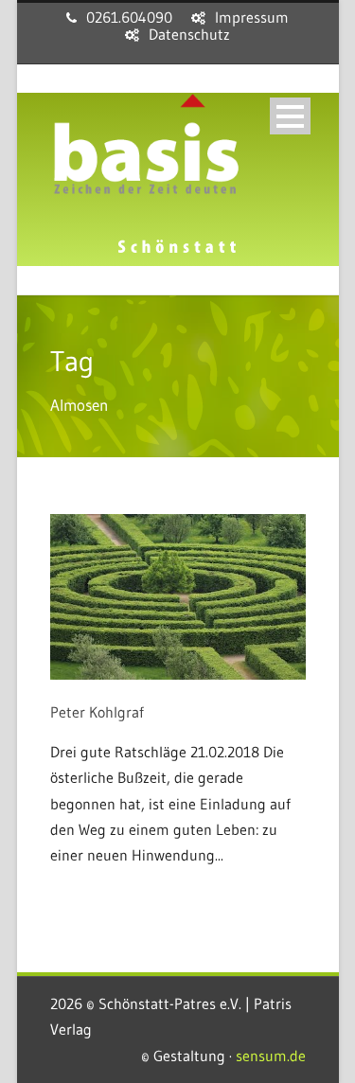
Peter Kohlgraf (97, 711)
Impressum (252, 17)
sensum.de (271, 1055)
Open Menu (290, 116)
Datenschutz (189, 34)
